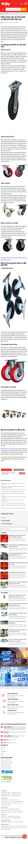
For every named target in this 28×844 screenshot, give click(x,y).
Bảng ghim (11, 826)
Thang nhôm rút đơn (16, 803)
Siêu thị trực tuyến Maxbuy (12, 448)
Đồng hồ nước (4, 808)
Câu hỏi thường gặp (6, 523)
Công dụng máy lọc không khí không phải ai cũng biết (18, 613)
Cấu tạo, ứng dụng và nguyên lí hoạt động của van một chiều (13, 484)
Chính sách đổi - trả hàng (6, 762)
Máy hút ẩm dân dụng (6, 817)
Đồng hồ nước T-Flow (17, 810)
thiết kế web (16, 835)
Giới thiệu (3, 747)
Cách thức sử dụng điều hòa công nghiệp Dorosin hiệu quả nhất (17, 596)
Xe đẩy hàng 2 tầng (5, 794)
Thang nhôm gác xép (6, 801)
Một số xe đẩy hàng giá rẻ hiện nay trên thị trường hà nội (14, 505)
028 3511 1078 (12, 739)
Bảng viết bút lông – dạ (6, 829)
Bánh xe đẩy (4, 27)
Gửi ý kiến (22, 473)
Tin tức (7, 13)
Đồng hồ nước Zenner (6, 812)
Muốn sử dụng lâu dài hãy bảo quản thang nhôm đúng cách (13, 500)
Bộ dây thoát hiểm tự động (7, 821)
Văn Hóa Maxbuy (5, 520)
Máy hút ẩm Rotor (17, 817)
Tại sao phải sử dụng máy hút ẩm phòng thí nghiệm (13, 508)
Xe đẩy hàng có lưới (16, 795)
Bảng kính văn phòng (6, 827)
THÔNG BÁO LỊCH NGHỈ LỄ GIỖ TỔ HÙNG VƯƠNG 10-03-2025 (17, 536)
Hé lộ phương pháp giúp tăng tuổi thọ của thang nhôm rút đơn (18, 554)
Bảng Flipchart (4, 826)
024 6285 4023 (20, 732)
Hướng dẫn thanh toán (6, 767)
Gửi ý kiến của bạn (6, 469)
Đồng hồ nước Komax (6, 810)
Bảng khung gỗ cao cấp (21, 826)
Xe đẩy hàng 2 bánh (16, 792)
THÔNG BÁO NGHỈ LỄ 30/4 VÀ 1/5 (17, 572)
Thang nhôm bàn (5, 799)
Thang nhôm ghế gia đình (18, 801)
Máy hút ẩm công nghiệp (13, 816)
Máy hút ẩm (4, 816)
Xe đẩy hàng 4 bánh (5, 795)
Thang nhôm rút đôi (5, 803)
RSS (2, 755)
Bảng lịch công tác (17, 827)
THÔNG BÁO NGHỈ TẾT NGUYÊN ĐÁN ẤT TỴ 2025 (18, 563)
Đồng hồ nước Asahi (13, 808)
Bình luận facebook (18, 469)
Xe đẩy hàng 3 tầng (15, 794)
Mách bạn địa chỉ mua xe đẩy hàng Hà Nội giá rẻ (13, 491)
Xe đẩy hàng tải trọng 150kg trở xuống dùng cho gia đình (18, 545)
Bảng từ (24, 827)
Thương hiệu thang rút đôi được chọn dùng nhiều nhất (13, 494)
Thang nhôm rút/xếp (6, 804)
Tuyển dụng (3, 751)
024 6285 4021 (12, 732)
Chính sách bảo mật (5, 765)
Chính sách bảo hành (6, 760)
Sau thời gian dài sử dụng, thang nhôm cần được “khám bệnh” (18, 582)
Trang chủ (2, 13)
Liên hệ (2, 753)
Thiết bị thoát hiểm (19, 821)
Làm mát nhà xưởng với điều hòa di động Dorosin (13, 503)
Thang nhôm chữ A (14, 799)
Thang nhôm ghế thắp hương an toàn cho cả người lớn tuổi (18, 630)
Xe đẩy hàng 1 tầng (5, 792)
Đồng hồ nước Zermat (17, 812)
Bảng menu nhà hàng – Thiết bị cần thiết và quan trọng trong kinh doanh (13, 487)
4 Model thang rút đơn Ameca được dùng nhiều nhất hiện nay (14, 497)
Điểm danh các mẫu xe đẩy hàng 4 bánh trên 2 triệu (13, 489)
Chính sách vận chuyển (6, 764)
